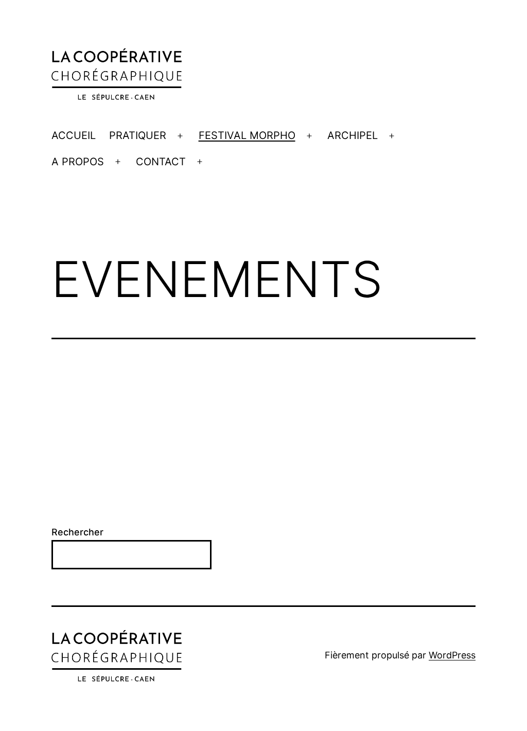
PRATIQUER (137, 135)
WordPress (452, 655)
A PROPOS (77, 161)
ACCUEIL (73, 135)
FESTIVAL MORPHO (247, 135)
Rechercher (77, 532)
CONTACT (161, 161)
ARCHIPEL (352, 135)
